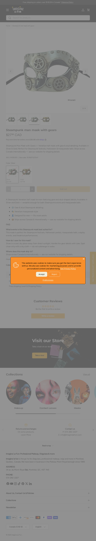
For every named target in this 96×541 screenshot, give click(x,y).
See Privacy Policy (68, 268)
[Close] (83, 259)
